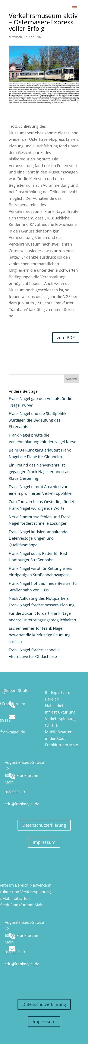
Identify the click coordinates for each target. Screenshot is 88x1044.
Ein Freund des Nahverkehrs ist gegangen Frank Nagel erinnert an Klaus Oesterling (39, 471)
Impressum (44, 842)
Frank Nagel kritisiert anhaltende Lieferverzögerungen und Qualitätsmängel (38, 538)
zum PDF (66, 337)
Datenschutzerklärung (44, 825)
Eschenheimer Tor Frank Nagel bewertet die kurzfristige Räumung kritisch (39, 635)
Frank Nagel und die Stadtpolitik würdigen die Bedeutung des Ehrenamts (37, 420)
